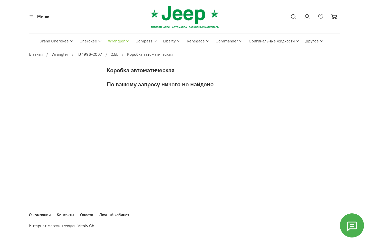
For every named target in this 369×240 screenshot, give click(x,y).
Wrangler (116, 40)
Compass (144, 40)
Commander (227, 40)
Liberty (169, 40)
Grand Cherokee (54, 40)
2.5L (114, 54)
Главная (36, 54)
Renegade (196, 40)
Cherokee (88, 40)
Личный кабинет (114, 214)
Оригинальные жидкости (272, 40)
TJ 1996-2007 (89, 54)
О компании (40, 214)
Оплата (86, 214)
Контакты (65, 214)
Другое (312, 40)
